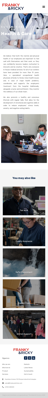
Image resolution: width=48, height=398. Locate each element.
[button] (44, 7)
